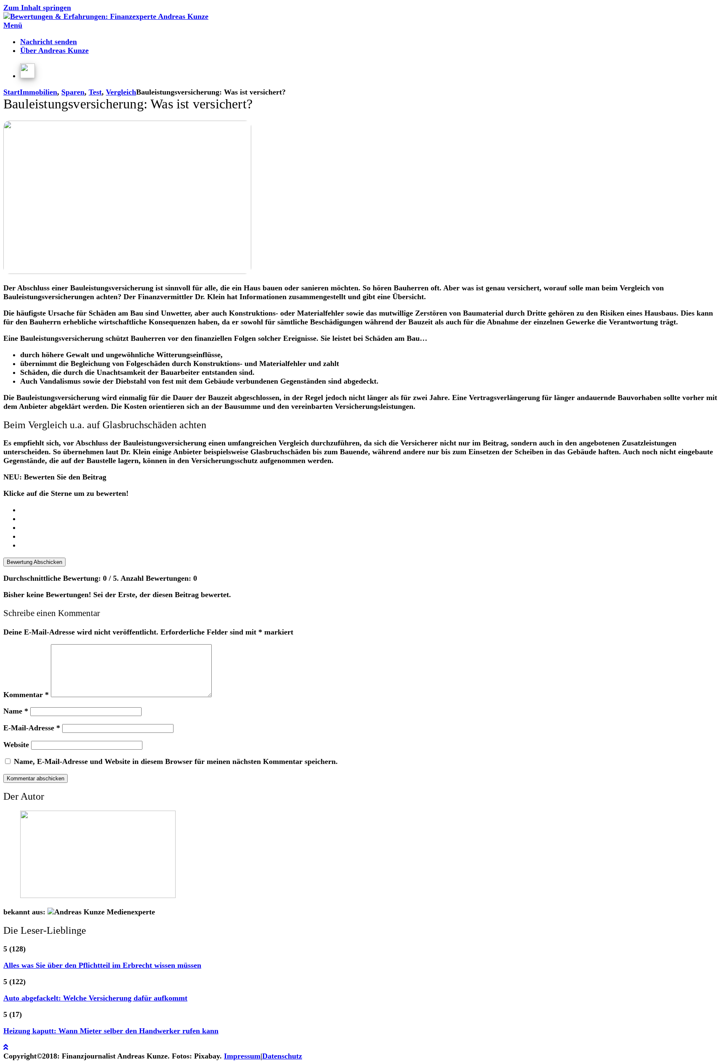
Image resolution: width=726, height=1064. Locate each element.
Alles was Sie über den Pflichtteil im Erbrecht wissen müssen (102, 965)
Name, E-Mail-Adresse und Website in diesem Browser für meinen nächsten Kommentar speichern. (176, 761)
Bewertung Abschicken (34, 562)
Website (16, 744)
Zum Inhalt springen (37, 7)
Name (15, 711)
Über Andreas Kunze (54, 50)
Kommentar (26, 694)
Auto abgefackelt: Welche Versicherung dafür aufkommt (95, 998)
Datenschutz (282, 1056)
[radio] (371, 510)
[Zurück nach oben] (5, 1047)
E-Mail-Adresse (31, 728)
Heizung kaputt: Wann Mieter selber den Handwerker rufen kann (110, 1031)
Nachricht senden (48, 41)
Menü (12, 25)
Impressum (242, 1056)
